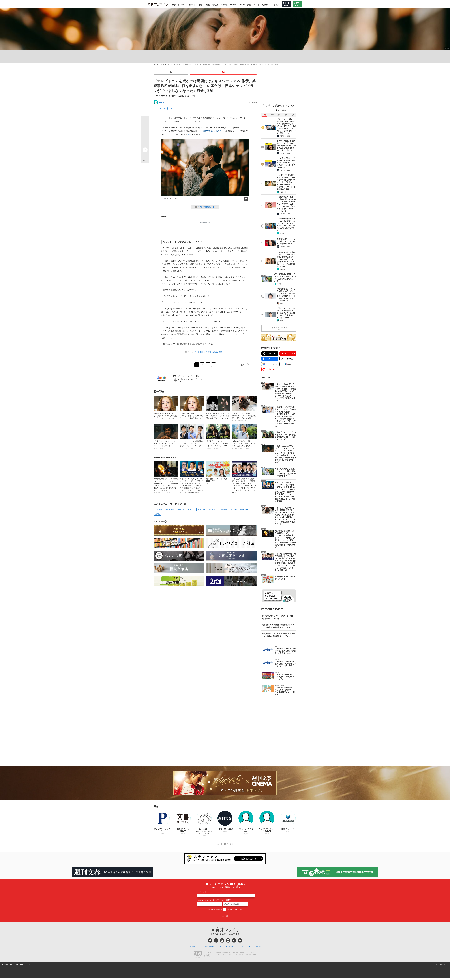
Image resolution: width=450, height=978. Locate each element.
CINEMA (242, 5)
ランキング (182, 5)
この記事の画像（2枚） (207, 207)
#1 (171, 71)
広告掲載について (194, 946)
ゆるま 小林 (283, 192)
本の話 (28, 964)
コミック (256, 5)
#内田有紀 (201, 509)
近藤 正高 (282, 269)
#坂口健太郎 (169, 509)
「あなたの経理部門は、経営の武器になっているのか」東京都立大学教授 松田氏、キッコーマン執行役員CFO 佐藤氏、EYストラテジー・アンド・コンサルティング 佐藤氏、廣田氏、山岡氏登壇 (244, 487)
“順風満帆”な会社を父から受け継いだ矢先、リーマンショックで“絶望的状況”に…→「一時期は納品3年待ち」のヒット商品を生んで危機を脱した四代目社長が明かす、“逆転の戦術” (166, 485)
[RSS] (240, 940)
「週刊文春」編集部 (285, 136)
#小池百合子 (222, 509)
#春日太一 (244, 509)
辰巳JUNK (282, 233)
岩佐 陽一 (282, 303)
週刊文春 (215, 5)
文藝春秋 (224, 5)
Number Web (7, 964)
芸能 (171, 108)
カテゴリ (192, 5)
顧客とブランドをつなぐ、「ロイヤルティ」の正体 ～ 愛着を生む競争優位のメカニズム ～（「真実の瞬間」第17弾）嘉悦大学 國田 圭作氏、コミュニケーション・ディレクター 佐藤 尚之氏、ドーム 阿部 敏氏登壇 (192, 487)
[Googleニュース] (228, 940)
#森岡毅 (157, 514)
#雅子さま (180, 509)
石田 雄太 (282, 320)
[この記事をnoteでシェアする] (145, 150)
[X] (216, 940)
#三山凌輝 (233, 509)
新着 (174, 5)
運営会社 (258, 946)
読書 (249, 5)
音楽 (165, 108)
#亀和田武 (211, 509)
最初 (189, 134)
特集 (200, 5)
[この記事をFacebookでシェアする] (145, 128)
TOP (155, 64)
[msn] (234, 940)
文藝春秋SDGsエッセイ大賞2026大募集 (216, 481)
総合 (284, 110)
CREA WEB (19, 964)
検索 (277, 5)
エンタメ (161, 64)
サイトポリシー (246, 946)
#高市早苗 (158, 509)
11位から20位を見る (278, 328)
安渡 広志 (278, 284)
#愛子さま (191, 509)
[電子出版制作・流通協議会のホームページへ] (197, 954)
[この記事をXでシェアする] (145, 121)
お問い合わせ (209, 946)
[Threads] (222, 940)
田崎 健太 (162, 102)
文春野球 (265, 5)
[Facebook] (210, 940)
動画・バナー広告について (227, 946)
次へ (243, 365)
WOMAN (233, 5)
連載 (208, 5)
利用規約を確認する (214, 909)
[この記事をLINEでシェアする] (145, 143)
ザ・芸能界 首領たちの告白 (210, 131)
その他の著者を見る (225, 844)
